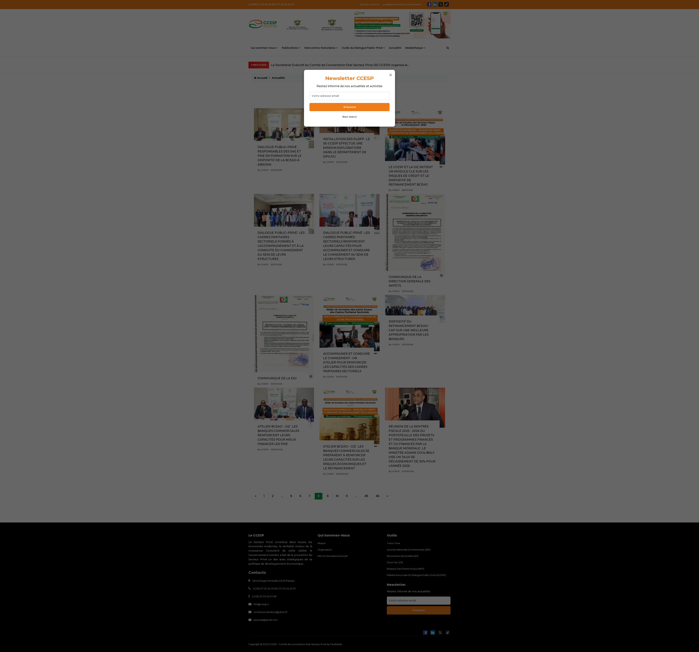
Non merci (349, 116)
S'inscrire (349, 107)
